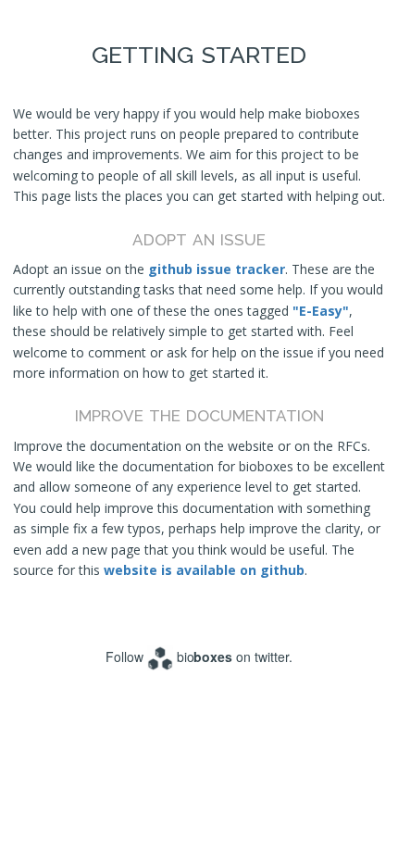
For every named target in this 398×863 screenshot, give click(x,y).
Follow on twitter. (199, 656)
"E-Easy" (320, 310)
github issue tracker (216, 269)
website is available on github (204, 570)
